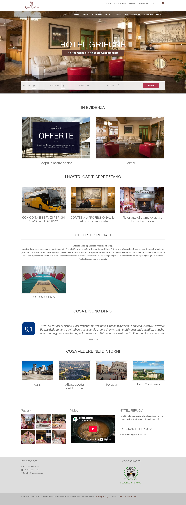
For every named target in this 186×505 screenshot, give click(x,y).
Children (111, 85)
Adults (81, 85)
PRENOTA (160, 14)
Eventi (118, 14)
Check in (26, 85)
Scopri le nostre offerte (56, 163)
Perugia (111, 384)
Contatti (148, 14)
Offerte (108, 14)
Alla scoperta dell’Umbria (74, 386)
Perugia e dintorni (133, 14)
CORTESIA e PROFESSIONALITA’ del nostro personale (93, 219)
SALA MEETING (44, 297)
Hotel (66, 14)
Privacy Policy (102, 496)
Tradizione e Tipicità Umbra (93, 52)
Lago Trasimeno (148, 384)
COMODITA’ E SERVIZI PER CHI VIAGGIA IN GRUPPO (43, 219)
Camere (76, 14)
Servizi (85, 14)
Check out (54, 85)
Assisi (37, 384)
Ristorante (97, 14)
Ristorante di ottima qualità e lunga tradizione (142, 219)
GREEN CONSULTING (127, 496)
